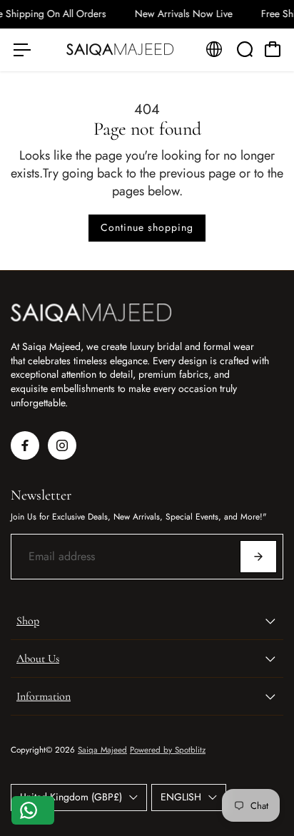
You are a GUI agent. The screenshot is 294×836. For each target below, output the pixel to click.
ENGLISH (181, 797)
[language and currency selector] (214, 49)
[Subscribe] (258, 556)
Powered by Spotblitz (168, 749)
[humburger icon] (22, 49)
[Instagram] (62, 445)
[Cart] (272, 49)
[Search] (244, 49)
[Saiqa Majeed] (119, 50)
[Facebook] (25, 445)
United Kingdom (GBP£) (71, 797)
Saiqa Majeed (102, 749)
